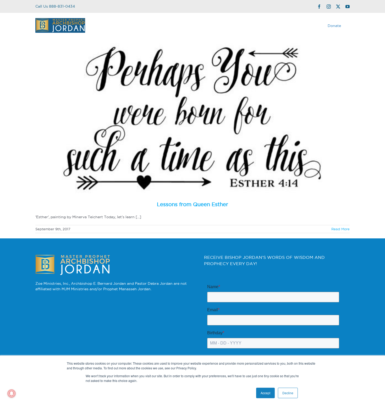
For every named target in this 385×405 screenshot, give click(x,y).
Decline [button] (287, 393)
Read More (340, 229)
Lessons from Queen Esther (192, 204)
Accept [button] (265, 393)
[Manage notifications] (11, 393)
